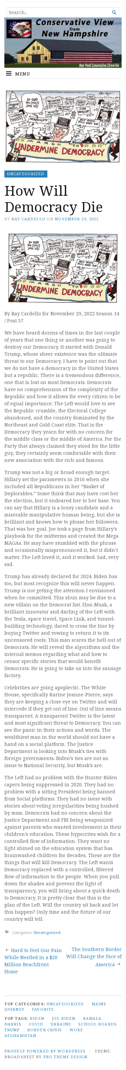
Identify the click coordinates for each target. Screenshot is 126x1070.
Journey (14, 1009)
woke (76, 1029)
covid (36, 1024)
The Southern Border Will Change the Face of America (94, 957)
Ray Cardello (28, 218)
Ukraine (61, 1024)
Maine (99, 1003)
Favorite (43, 1009)
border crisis (44, 1029)
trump (12, 1029)
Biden (37, 1018)
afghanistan (20, 1035)
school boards (97, 1024)
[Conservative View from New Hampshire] (63, 43)
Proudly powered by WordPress (45, 1050)
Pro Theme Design (65, 1056)
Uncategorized (26, 173)
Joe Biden (63, 1018)
